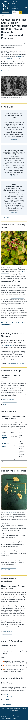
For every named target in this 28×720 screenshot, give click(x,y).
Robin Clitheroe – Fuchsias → (10, 402)
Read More (14, 139)
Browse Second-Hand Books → (8, 569)
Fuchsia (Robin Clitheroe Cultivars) (5, 445)
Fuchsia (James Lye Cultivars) (4, 437)
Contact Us (4, 716)
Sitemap (14, 718)
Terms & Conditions (6, 718)
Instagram (13, 715)
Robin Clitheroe (19, 56)
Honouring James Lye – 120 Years (16, 363)
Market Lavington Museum (7, 345)
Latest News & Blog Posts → (8, 217)
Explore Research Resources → (8, 568)
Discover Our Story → (6, 70)
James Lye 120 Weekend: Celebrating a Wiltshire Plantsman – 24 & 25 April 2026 (14, 188)
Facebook (3, 715)
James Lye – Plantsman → (9, 399)
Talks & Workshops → (8, 631)
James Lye (22, 52)
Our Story (14, 1)
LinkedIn (19, 715)
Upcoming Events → (7, 634)
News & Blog (15, 8)
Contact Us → (6, 694)
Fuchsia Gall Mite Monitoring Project (14, 113)
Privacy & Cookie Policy (14, 716)
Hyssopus (9, 58)
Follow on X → (6, 699)
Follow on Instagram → (8, 701)
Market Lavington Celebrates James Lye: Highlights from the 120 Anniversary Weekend (14, 152)
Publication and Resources (9, 512)
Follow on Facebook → (8, 696)
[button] (15, 10)
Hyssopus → (6, 404)
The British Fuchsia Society (17, 298)
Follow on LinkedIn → (8, 704)
